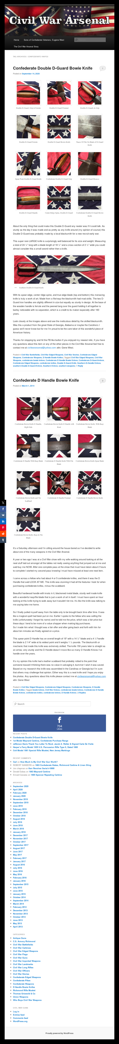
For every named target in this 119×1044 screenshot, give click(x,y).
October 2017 (19, 841)
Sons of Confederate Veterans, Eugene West (44, 39)
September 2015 (20, 884)
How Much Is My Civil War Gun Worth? (39, 761)
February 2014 (19, 906)
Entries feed (18, 1014)
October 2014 (19, 897)
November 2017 (20, 838)
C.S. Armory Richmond (24, 941)
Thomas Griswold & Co (24, 993)
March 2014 (18, 903)
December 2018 (20, 812)
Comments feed (20, 1017)
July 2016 (17, 867)
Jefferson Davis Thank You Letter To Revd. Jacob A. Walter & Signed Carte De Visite (53, 743)
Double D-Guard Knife (66, 363)
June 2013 (18, 920)
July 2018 (17, 822)
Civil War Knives (52, 689)
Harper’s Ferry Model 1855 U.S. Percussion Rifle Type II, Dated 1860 (45, 747)
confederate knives (52, 692)
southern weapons (67, 365)
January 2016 (19, 880)
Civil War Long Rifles (23, 967)
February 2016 (19, 877)
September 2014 (20, 900)
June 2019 (18, 805)
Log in (16, 1011)
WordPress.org (20, 1021)
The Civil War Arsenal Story (26, 46)
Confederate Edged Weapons (26, 363)
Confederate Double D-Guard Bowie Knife (52, 68)
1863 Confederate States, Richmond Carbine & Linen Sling (63, 765)
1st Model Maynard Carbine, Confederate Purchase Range (40, 740)
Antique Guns (19, 938)
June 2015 (18, 890)
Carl (15, 761)
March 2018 (18, 828)
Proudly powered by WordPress (59, 1033)
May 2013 (17, 923)
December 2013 (20, 910)
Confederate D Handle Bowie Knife (46, 380)
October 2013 (19, 916)
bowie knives (38, 689)
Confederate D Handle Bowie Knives (62, 360)
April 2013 (18, 926)
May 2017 (17, 854)
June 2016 (18, 871)
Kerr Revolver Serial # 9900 (41, 768)
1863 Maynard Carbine (39, 771)
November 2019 (20, 799)
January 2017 (19, 861)
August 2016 (19, 864)
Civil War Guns (20, 957)
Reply (79, 365)
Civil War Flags (20, 954)
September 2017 (20, 844)
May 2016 (17, 874)
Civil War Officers (21, 970)
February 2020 (19, 792)
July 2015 (17, 887)
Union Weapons (20, 996)
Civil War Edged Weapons (52, 354)
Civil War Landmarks (23, 964)
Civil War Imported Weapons (26, 960)
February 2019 (19, 809)
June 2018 (18, 825)
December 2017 (20, 835)
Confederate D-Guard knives (91, 360)
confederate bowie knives (33, 360)
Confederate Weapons (32, 357)
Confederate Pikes (21, 980)
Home (16, 39)
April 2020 (18, 789)
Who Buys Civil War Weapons (27, 1000)
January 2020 (19, 795)
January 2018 (19, 832)
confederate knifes (48, 363)
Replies (82, 692)
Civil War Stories (71, 354)
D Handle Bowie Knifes (53, 357)
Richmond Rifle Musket (24, 990)
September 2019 (20, 802)
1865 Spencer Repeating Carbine (46, 774)
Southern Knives (50, 365)
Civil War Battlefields (30, 354)
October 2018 (19, 815)
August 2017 (19, 848)
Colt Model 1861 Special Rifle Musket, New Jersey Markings (41, 750)
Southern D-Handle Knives (89, 363)
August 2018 (19, 818)
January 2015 (19, 893)
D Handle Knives (69, 692)
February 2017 (19, 858)
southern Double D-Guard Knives (27, 365)
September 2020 (20, 786)
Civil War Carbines (22, 947)
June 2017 (18, 851)
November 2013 (20, 913)
